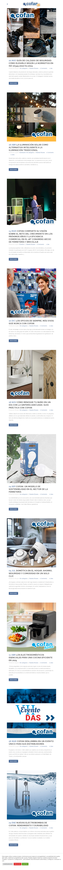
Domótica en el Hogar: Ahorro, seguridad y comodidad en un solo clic (30, 573)
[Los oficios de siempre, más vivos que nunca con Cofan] (31, 293)
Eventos (22, 244)
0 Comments (43, 68)
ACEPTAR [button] (25, 864)
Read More (13, 83)
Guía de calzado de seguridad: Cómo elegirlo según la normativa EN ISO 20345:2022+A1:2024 (31, 63)
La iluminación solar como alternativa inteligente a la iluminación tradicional (28, 147)
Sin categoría (23, 68)
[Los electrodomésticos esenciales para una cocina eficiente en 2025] (31, 627)
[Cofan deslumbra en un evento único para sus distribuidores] (31, 713)
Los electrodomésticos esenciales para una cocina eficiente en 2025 (30, 657)
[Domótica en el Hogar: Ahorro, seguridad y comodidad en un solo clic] (31, 542)
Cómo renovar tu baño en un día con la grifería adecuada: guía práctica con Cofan (30, 405)
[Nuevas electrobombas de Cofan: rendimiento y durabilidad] (31, 794)
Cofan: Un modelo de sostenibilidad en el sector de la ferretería (28, 489)
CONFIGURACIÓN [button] (7, 864)
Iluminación (23, 152)
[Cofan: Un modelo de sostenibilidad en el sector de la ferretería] (31, 458)
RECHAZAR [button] (17, 864)
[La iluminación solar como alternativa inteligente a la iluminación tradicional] (31, 116)
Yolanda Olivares (33, 68)
